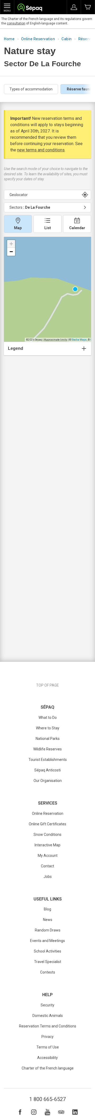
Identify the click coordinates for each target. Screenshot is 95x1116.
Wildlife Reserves (47, 749)
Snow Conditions (47, 834)
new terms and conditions (41, 149)
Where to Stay (47, 728)
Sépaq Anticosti (47, 770)
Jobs (48, 876)
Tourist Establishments (47, 759)
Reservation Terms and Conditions (47, 1026)
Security (47, 1005)
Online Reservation (38, 39)
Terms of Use (47, 1047)
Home (9, 39)
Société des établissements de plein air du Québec (29, 8)
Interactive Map (47, 845)
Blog (47, 909)
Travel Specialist (47, 962)
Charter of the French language (48, 1068)
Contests (47, 972)
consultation (16, 23)
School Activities (47, 951)
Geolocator (19, 195)
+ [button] (11, 243)
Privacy (47, 1037)
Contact (47, 866)
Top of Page (47, 685)
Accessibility (47, 1058)
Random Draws (47, 930)
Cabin (66, 39)
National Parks (48, 738)
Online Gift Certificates (47, 824)
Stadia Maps (79, 339)
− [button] (11, 251)
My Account (48, 855)
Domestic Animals (47, 1015)
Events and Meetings (47, 941)
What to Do (48, 717)
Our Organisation (48, 781)
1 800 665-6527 (47, 1099)
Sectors (30, 207)
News (47, 920)
